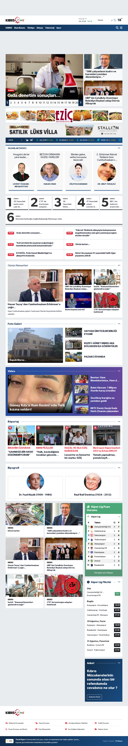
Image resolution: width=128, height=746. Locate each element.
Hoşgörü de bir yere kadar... (21, 155)
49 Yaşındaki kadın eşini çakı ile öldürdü (19, 204)
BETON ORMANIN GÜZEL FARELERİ (50, 155)
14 (54, 103)
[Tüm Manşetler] (119, 266)
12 (47, 103)
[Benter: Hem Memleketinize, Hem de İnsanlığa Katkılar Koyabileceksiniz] (81, 379)
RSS (10, 741)
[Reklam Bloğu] (64, 115)
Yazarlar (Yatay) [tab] (17, 148)
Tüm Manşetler (44, 729)
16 (62, 103)
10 (40, 103)
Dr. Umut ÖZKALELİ (107, 184)
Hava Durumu (44, 723)
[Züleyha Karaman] (78, 172)
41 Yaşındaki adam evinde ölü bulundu (92, 204)
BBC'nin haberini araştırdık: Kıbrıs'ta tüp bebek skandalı (115, 204)
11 (44, 103)
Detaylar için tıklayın (103, 573)
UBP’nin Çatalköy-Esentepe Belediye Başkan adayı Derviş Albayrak (61, 567)
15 (58, 103)
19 (73, 103)
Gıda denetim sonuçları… (29, 233)
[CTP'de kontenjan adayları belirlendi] (64, 586)
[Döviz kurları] (25, 514)
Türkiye (30, 28)
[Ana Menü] (120, 28)
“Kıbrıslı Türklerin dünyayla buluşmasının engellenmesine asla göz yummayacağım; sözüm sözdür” (96, 233)
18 (69, 103)
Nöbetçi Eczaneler (16, 723)
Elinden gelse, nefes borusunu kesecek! (78, 157)
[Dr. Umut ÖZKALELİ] (106, 172)
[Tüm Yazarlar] (119, 148)
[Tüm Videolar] (119, 371)
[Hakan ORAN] (49, 172)
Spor (58, 28)
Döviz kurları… (83, 244)
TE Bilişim (118, 741)
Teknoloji (49, 28)
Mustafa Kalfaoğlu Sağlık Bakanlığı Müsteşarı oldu (39, 219)
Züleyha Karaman (78, 184)
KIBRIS (9, 28)
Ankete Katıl (94, 697)
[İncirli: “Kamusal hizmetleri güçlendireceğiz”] (25, 586)
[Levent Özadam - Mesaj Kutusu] (21, 172)
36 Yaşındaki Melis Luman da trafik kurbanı (67, 204)
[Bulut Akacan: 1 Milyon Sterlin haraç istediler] (81, 389)
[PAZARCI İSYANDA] (73, 357)
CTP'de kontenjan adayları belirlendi (43, 204)
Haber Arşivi (103, 729)
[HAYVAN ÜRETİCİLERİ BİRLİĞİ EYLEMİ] (73, 332)
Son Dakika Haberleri (76, 729)
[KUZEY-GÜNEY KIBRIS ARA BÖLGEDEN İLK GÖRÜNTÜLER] (73, 345)
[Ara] (117, 28)
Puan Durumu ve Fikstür (17, 729)
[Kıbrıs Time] (15, 20)
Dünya (40, 28)
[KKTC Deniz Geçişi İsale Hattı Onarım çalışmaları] (81, 410)
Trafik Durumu (103, 723)
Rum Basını (19, 28)
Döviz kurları (14, 531)
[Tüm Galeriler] (119, 324)
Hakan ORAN (50, 184)
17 (65, 103)
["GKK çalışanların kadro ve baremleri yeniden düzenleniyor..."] (64, 514)
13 (51, 103)
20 (76, 103)
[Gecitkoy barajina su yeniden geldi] (81, 399)
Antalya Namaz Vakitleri (78, 723)
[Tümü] (119, 422)
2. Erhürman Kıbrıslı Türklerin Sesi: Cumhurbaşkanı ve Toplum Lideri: (106, 157)
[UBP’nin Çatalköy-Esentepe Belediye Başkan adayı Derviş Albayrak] (64, 549)
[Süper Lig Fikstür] (119, 582)
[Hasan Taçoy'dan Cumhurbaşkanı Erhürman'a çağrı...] (25, 549)
